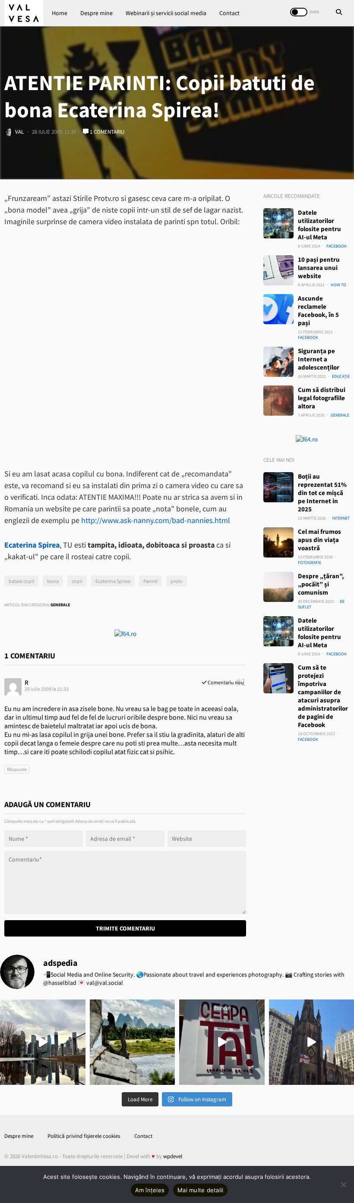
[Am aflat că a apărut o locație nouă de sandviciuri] (222, 1042)
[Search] (338, 12)
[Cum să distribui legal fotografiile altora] (278, 400)
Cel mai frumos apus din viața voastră (319, 539)
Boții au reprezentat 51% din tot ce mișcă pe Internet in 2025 (322, 492)
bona (53, 581)
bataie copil (21, 581)
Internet (341, 518)
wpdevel (172, 1156)
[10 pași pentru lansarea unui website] (278, 270)
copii (77, 581)
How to (338, 285)
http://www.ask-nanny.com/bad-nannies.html (155, 520)
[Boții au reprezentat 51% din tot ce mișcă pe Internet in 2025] (278, 487)
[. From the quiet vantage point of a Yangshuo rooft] (132, 1042)
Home (59, 13)
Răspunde (17, 769)
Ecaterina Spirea (112, 581)
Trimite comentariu (125, 928)
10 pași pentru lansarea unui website (319, 267)
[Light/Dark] (298, 12)
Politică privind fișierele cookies (83, 1136)
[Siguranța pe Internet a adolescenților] (278, 362)
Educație (341, 376)
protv (177, 581)
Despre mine (96, 13)
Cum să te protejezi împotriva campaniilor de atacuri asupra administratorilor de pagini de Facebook (323, 696)
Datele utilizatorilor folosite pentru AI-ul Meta (319, 224)
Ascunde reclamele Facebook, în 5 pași (318, 310)
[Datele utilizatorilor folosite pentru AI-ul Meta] (278, 223)
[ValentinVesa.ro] (24, 13)
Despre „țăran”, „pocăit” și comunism (321, 584)
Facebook (336, 246)
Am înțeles (150, 1190)
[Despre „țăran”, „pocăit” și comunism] (278, 587)
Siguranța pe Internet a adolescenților (318, 359)
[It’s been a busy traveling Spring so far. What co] (42, 1042)
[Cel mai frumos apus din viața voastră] (278, 542)
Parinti (150, 581)
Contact (229, 13)
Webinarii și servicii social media (166, 13)
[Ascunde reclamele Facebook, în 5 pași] (278, 309)
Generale (60, 605)
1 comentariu (106, 131)
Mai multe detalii (200, 1190)
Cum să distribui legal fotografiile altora (321, 397)
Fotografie (309, 562)
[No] (343, 1184)
